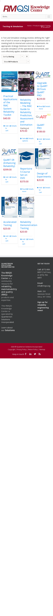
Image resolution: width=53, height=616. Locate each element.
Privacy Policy (21, 349)
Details (13, 126)
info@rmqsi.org (43, 286)
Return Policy (33, 349)
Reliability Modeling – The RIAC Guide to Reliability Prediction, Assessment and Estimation (26, 112)
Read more (41, 107)
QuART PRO (41, 126)
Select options (24, 139)
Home (29, 26)
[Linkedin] (30, 354)
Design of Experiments (44, 175)
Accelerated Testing (9, 223)
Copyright (11, 349)
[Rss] (40, 354)
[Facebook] (26, 354)
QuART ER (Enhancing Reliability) (9, 163)
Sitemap (42, 349)
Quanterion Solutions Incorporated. (7, 319)
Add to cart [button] (6, 128)
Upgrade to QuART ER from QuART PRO (42, 89)
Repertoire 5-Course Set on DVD (26, 173)
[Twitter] (35, 354)
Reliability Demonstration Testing (28, 225)
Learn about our (8, 329)
